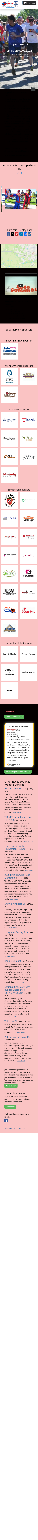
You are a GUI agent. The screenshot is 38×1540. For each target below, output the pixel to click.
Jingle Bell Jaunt (12, 960)
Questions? (10, 1107)
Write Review (11, 1086)
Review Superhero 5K (14, 717)
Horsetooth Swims (14, 788)
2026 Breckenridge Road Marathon (17, 876)
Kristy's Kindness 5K (14, 903)
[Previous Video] (17, 173)
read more (17, 812)
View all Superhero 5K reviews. (18, 771)
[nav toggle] (33, 89)
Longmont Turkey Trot (16, 932)
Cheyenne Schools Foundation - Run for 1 (16, 847)
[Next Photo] (20, 173)
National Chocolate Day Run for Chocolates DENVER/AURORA (17, 989)
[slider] (10, 711)
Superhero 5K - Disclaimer (14, 1128)
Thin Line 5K (10, 1021)
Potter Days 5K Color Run (17, 1036)
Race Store (30, 3)
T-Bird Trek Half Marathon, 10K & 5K (18, 818)
